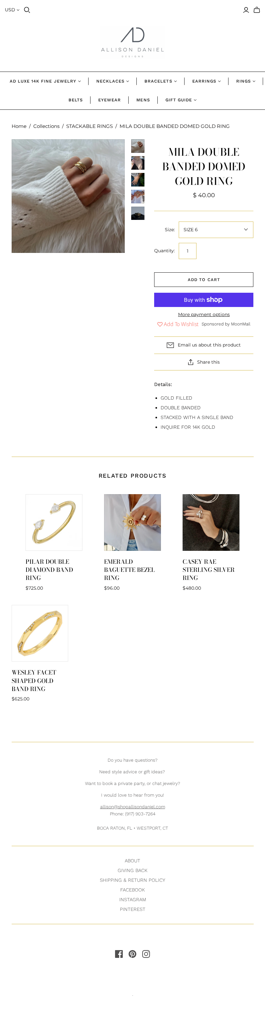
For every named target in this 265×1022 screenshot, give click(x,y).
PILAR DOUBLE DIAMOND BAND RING (49, 569)
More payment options (204, 314)
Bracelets (158, 81)
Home (19, 126)
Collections (46, 126)
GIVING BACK (132, 870)
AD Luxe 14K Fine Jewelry (43, 81)
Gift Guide (178, 99)
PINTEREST (132, 909)
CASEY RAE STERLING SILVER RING (209, 569)
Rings (243, 81)
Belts (76, 99)
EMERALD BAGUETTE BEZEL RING (129, 569)
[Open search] (27, 10)
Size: (170, 230)
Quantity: (164, 251)
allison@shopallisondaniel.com (132, 806)
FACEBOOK (132, 890)
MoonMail (240, 323)
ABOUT (132, 861)
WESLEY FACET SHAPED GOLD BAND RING (34, 680)
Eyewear (109, 99)
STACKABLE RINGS (89, 126)
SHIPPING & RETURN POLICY (132, 880)
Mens (143, 99)
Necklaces (110, 81)
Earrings (204, 81)
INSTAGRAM (132, 900)
